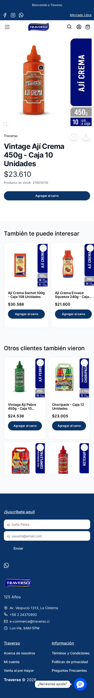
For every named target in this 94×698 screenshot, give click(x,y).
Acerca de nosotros (19, 653)
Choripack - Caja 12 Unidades (68, 406)
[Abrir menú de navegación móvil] (7, 27)
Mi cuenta (12, 662)
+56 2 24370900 (23, 614)
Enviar (18, 548)
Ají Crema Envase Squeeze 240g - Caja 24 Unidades (72, 297)
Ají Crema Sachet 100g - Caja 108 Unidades (26, 295)
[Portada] (38, 27)
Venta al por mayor (19, 670)
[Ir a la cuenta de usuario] (78, 26)
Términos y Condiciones (71, 653)
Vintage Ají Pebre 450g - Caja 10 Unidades (22, 408)
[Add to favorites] (73, 136)
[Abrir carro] (87, 27)
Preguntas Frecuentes (69, 670)
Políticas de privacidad (70, 662)
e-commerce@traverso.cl (29, 621)
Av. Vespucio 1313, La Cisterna (34, 608)
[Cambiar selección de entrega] (70, 27)
